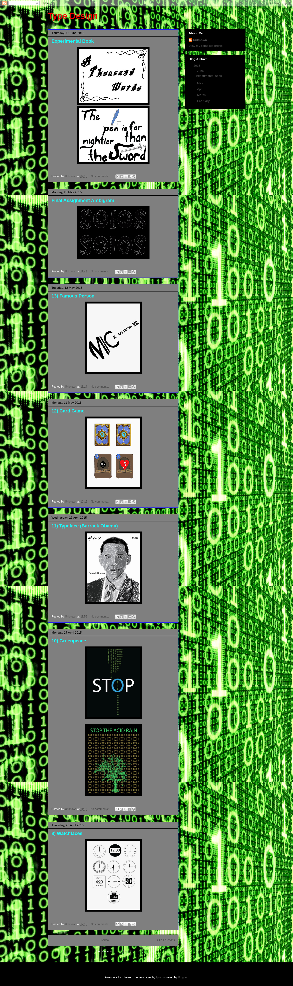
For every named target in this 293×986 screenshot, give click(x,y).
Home (104, 940)
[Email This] (117, 176)
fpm (158, 977)
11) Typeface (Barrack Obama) (84, 525)
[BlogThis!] (121, 176)
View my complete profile (206, 45)
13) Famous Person (72, 296)
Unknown (200, 40)
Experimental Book (72, 41)
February (203, 101)
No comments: (100, 176)
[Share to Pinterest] (134, 176)
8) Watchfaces (66, 833)
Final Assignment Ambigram (82, 200)
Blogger (182, 977)
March (202, 95)
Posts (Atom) (122, 951)
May (200, 83)
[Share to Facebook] (130, 176)
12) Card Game (68, 411)
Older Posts (166, 940)
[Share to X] (126, 176)
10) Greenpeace (68, 640)
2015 (197, 65)
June (201, 70)
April (200, 89)
